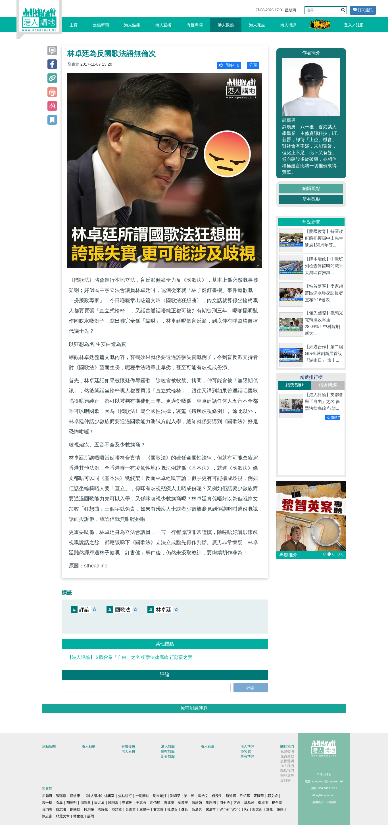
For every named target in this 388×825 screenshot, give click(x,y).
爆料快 (285, 780)
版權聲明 (287, 761)
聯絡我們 (287, 771)
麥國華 (259, 796)
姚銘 (280, 809)
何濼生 (217, 796)
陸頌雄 (117, 809)
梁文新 (257, 809)
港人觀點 (226, 25)
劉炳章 (175, 796)
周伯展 (155, 803)
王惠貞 (141, 803)
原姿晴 (231, 796)
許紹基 (245, 796)
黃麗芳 (131, 809)
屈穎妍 (47, 796)
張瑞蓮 (61, 796)
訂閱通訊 (365, 10)
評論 (251, 687)
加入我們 (287, 766)
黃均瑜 (47, 809)
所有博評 (247, 756)
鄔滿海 (113, 803)
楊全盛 (277, 803)
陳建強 (197, 803)
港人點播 (132, 25)
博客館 (246, 751)
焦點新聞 (101, 25)
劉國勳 (75, 809)
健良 (184, 809)
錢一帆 (47, 803)
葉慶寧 (183, 803)
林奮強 (78, 816)
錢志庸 (61, 809)
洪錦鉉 (103, 809)
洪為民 (249, 803)
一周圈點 (142, 796)
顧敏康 (75, 796)
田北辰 (99, 803)
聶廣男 (197, 809)
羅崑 (269, 809)
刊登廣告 (287, 776)
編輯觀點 (311, 188)
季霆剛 (127, 803)
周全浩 (225, 803)
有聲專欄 (195, 25)
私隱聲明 (287, 751)
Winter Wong (230, 809)
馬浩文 (203, 796)
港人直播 (163, 25)
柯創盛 (89, 809)
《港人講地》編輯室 (99, 796)
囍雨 (90, 816)
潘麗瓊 (169, 803)
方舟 (236, 803)
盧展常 (211, 809)
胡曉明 (71, 803)
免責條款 (287, 756)
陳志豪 (47, 816)
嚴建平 (144, 809)
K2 (246, 809)
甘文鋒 (158, 809)
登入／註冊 (354, 25)
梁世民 (189, 796)
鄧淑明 (263, 803)
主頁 (74, 25)
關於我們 (287, 746)
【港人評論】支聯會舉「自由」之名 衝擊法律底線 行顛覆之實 (129, 657)
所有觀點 (311, 199)
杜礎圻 (172, 809)
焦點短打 (125, 796)
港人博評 (288, 25)
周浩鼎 (85, 803)
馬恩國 (211, 803)
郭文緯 (273, 796)
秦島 (59, 803)
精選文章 (63, 816)
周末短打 (159, 796)
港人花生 (257, 25)
